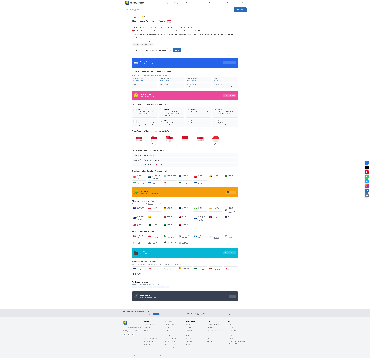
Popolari (220, 3)
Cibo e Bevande (149, 344)
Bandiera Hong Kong (169, 182)
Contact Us (231, 338)
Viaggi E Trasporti (170, 336)
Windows (189, 333)
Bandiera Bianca (137, 243)
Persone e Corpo (149, 324)
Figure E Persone (170, 324)
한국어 (203, 314)
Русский (181, 314)
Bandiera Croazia (213, 217)
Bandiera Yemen (183, 225)
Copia (177, 50)
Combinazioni (201, 3)
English (126, 314)
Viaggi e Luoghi (149, 336)
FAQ (242, 3)
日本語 (197, 314)
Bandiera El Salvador (184, 176)
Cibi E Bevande (170, 344)
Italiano (156, 314)
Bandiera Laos (231, 217)
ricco (149, 287)
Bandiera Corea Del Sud (214, 208)
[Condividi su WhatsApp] (367, 177)
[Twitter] (128, 334)
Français (148, 314)
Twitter (188, 336)
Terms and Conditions (234, 327)
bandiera (136, 44)
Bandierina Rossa (230, 236)
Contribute (231, 324)
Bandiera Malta (229, 268)
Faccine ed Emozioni (150, 338)
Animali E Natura (170, 341)
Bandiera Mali (184, 268)
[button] (144, 79)
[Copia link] (367, 191)
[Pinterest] (132, 334)
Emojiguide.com (136, 17)
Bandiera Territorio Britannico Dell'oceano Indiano (230, 209)
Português (174, 314)
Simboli (146, 333)
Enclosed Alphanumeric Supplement (225, 86)
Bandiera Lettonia (168, 217)
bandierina (142, 287)
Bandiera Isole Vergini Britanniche (154, 177)
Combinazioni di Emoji (214, 324)
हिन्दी (215, 314)
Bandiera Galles (152, 243)
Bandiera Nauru (183, 207)
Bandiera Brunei (213, 176)
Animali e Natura (149, 341)
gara (134, 287)
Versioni (212, 3)
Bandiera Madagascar (153, 268)
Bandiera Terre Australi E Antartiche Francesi (200, 218)
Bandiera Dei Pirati (138, 236)
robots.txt (244, 355)
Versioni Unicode (212, 333)
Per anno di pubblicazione (215, 330)
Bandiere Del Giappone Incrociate (215, 237)
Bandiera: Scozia (198, 236)
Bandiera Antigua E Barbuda (152, 208)
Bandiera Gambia (229, 176)
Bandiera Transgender (184, 243)
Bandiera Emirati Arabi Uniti (138, 177)
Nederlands (164, 314)
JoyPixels (189, 341)
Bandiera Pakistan (152, 225)
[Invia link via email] (367, 195)
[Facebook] (124, 334)
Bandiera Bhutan (152, 217)
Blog (228, 3)
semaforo (161, 287)
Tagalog (229, 314)
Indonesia (222, 314)
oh (167, 287)
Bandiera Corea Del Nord (199, 177)
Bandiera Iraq (184, 217)
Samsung (189, 338)
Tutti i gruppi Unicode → (151, 347)
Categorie (177, 3)
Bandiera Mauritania (183, 182)
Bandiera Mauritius (137, 268)
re (154, 287)
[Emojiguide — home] (134, 3)
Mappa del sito (236, 355)
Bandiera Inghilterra (153, 236)
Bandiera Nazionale (158, 17)
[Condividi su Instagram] (367, 186)
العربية (210, 314)
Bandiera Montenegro (214, 268)
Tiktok (188, 344)
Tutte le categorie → (171, 347)
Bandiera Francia (137, 273)
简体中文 (189, 314)
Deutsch (141, 314)
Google (188, 327)
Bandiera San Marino (169, 268)
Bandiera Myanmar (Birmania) (198, 208)
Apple (188, 324)
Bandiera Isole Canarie (170, 176)
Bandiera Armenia (168, 207)
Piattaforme (189, 3)
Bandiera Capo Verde (199, 182)
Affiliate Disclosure (233, 333)
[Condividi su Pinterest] (367, 172)
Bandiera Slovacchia (153, 182)
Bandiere (146, 17)
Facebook (189, 330)
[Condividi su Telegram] (367, 181)
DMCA (230, 336)
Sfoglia (168, 3)
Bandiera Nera (170, 242)
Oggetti (146, 330)
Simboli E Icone (170, 333)
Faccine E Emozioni (171, 338)
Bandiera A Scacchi (184, 236)
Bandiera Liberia (137, 225)
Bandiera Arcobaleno (169, 236)
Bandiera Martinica (168, 225)
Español (133, 314)
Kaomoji (235, 3)
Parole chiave (211, 327)
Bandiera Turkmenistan (138, 182)
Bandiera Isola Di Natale (139, 207)
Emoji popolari (211, 336)
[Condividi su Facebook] (367, 163)
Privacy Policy (232, 330)
